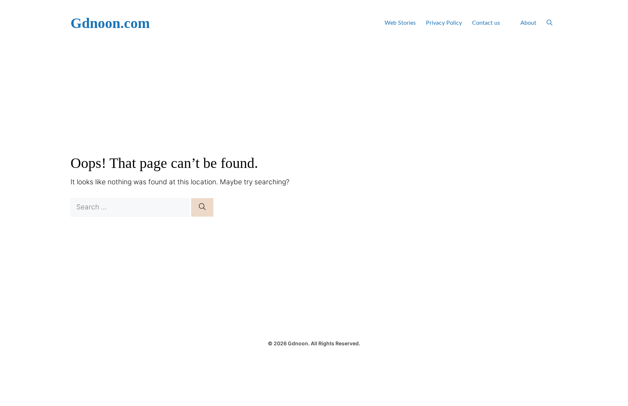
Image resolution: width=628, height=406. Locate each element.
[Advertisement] (314, 101)
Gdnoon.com (110, 23)
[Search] (202, 207)
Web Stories (400, 23)
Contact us (486, 23)
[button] (549, 23)
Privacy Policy (444, 23)
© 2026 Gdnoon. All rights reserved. (314, 343)
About (528, 23)
